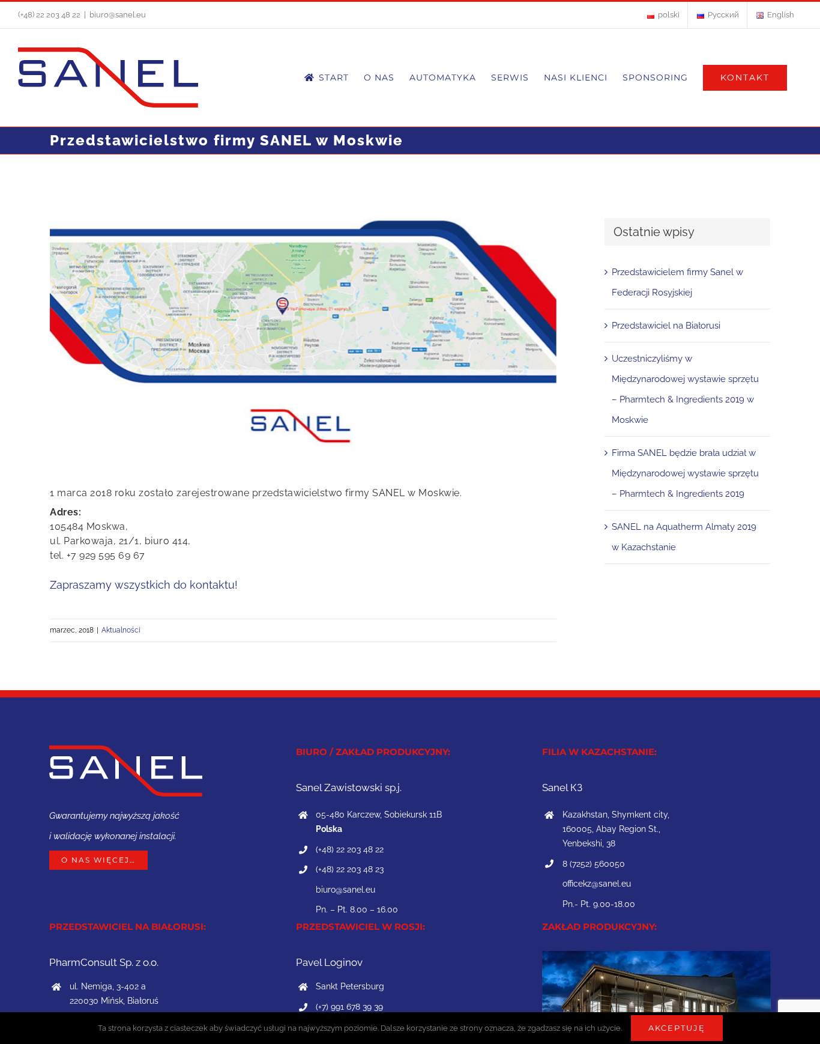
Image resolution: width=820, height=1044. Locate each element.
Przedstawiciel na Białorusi (666, 325)
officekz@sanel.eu (596, 883)
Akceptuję (676, 1028)
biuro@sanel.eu (117, 14)
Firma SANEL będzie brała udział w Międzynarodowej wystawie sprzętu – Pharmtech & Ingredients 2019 (685, 473)
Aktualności (120, 630)
